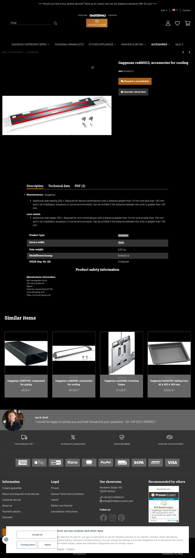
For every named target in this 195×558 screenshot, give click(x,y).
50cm (121, 243)
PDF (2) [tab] (80, 186)
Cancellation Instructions (64, 511)
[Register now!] (168, 23)
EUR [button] (163, 10)
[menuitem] (30, 44)
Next (185, 364)
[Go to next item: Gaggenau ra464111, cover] (183, 52)
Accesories (123, 235)
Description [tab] (35, 186)
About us (7, 505)
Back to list (8, 52)
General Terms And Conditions (67, 494)
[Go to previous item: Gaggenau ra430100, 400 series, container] (189, 52)
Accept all (37, 534)
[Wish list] (177, 23)
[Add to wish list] (92, 67)
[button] (175, 10)
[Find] (55, 23)
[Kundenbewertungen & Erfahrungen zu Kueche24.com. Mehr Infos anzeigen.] (164, 503)
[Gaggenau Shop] (96, 23)
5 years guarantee (11, 488)
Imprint (60, 549)
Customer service (11, 499)
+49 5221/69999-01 (113, 497)
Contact (186, 10)
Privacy (70, 549)
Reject (48, 544)
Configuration (27, 544)
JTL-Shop (178, 554)
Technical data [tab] (59, 186)
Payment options (11, 511)
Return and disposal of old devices (20, 494)
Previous (9, 364)
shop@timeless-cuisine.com (118, 501)
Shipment (7, 517)
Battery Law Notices (61, 505)
